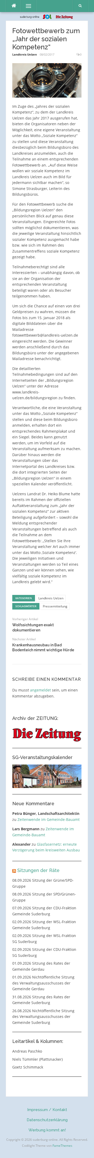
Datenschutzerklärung (47, 1120)
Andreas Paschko (27, 1051)
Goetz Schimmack (27, 1067)
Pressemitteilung (55, 606)
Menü (26, 5)
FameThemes (62, 1145)
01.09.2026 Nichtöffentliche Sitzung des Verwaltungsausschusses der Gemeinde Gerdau (43, 983)
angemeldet (40, 690)
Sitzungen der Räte (38, 870)
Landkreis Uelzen (24, 54)
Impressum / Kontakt (47, 1109)
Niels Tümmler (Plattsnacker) (37, 1059)
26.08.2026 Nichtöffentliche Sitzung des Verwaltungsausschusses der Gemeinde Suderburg (43, 1016)
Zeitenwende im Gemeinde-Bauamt (48, 819)
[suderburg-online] (47, 16)
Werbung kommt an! (47, 1130)
